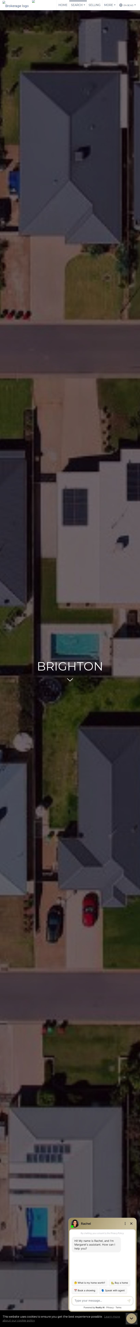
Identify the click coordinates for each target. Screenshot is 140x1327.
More (110, 6)
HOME (62, 5)
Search (78, 6)
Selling (95, 5)
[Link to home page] (17, 5)
